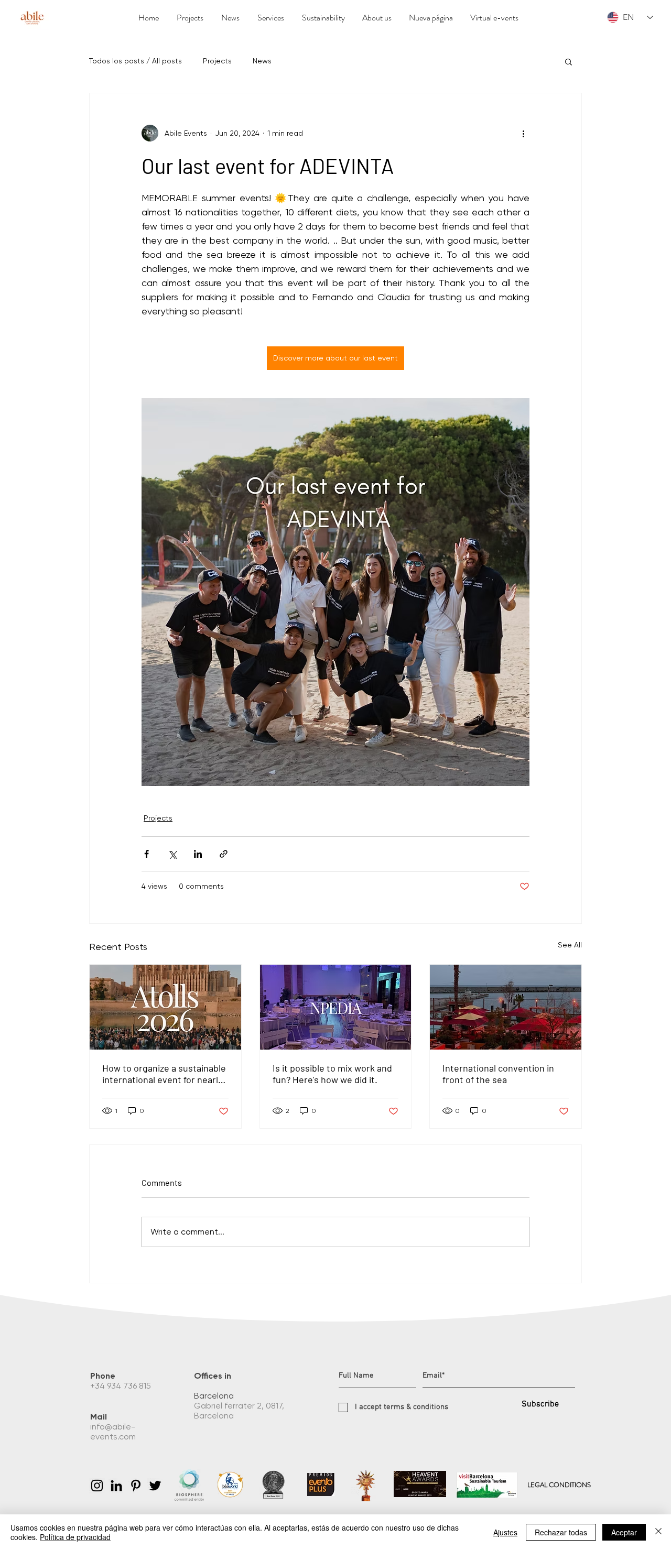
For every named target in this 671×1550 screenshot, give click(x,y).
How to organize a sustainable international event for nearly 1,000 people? (164, 1073)
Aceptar (624, 1532)
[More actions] (523, 133)
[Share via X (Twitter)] (172, 854)
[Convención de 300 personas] (336, 1007)
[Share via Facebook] (146, 854)
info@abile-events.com (114, 1432)
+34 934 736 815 (121, 1386)
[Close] (658, 1532)
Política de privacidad (75, 1537)
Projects (217, 61)
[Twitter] (155, 1485)
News (262, 61)
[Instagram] (97, 1485)
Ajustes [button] (505, 1532)
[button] (568, 61)
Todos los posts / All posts (135, 61)
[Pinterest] (136, 1485)
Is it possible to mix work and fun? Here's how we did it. (332, 1073)
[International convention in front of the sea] (505, 1007)
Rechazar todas (561, 1532)
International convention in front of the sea (498, 1073)
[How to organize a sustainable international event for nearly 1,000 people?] (165, 1007)
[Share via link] (224, 854)
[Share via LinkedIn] (198, 854)
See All (570, 945)
